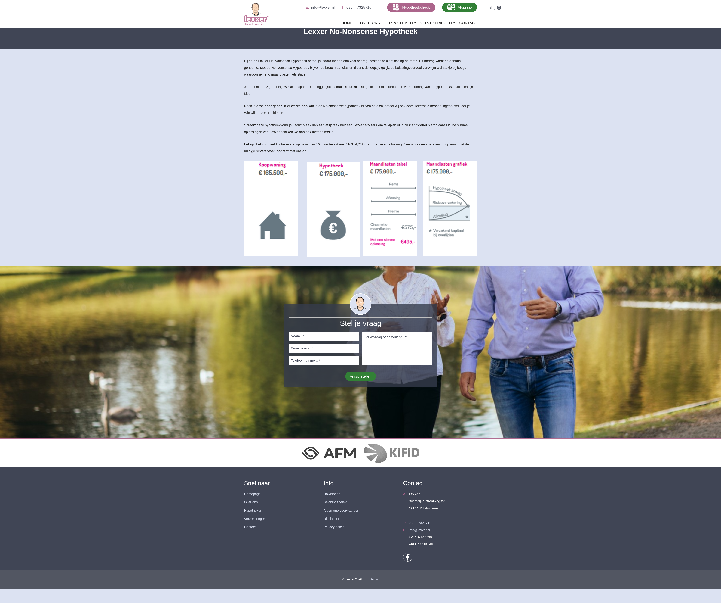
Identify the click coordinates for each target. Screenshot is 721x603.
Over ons (251, 502)
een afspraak (329, 125)
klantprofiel (418, 125)
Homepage (252, 494)
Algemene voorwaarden (341, 510)
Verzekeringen (255, 519)
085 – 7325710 (358, 7)
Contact (250, 527)
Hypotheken (253, 510)
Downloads (332, 494)
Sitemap (373, 579)
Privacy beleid (334, 527)
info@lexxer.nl (323, 7)
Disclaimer (331, 519)
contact (283, 151)
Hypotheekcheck (416, 7)
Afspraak (465, 7)
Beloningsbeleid (335, 502)
